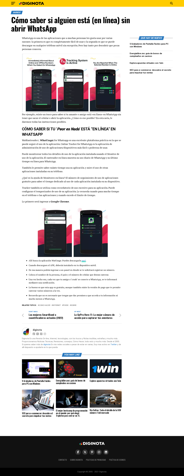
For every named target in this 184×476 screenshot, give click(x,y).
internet (57, 305)
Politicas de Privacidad (96, 459)
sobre (73, 305)
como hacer (44, 305)
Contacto (62, 459)
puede (65, 305)
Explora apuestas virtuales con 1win (146, 63)
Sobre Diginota (76, 459)
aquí (83, 260)
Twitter (114, 344)
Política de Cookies (117, 459)
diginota (37, 330)
